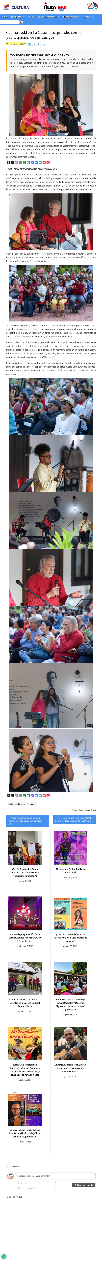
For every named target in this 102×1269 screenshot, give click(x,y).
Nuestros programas (47, 17)
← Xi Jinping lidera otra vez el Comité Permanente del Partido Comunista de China (25, 821)
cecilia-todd (20, 804)
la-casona (31, 804)
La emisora (16, 17)
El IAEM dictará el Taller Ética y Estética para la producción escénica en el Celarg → (74, 819)
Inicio (4, 17)
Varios (86, 17)
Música (31, 17)
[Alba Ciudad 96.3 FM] (51, 7)
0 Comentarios (36, 43)
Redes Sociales (70, 17)
